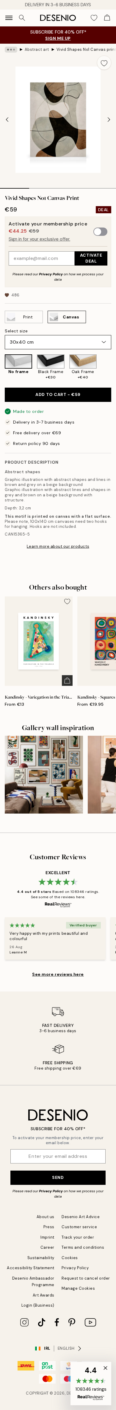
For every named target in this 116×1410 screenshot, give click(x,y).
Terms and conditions (83, 1247)
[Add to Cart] (67, 680)
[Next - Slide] (109, 119)
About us (45, 1216)
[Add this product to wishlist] (104, 63)
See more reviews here (58, 974)
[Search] (22, 18)
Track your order (78, 1237)
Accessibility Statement (30, 1267)
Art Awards (43, 1295)
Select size (16, 331)
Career (47, 1247)
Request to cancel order (86, 1278)
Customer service (79, 1226)
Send (58, 1177)
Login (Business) (37, 1305)
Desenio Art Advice (81, 1216)
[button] (90, 1383)
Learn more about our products (58, 546)
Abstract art (37, 49)
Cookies (70, 1257)
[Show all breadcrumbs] (11, 50)
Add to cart (57, 394)
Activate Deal (91, 257)
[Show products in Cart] (107, 18)
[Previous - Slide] (7, 119)
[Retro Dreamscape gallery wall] (44, 775)
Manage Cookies (78, 1288)
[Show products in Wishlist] (94, 18)
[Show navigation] (8, 18)
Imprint (47, 1237)
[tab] (14, 186)
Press (48, 1226)
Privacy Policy (51, 274)
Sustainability (40, 1257)
